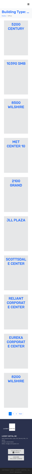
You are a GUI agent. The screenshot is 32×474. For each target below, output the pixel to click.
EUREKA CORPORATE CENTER (16, 342)
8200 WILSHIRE (16, 379)
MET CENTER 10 (16, 144)
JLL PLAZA (16, 220)
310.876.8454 (10, 442)
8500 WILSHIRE (16, 105)
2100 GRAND (16, 183)
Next (20, 414)
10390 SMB (16, 63)
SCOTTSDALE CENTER (16, 261)
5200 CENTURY (16, 26)
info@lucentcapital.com (12, 443)
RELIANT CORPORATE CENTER (16, 302)
